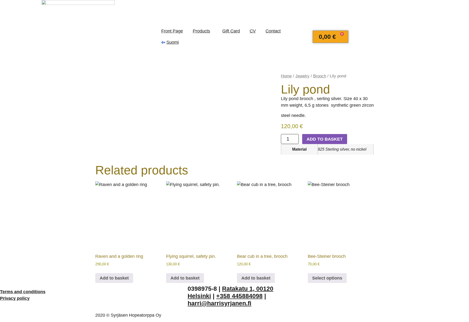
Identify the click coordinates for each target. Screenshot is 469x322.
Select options (327, 278)
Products (201, 31)
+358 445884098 (239, 295)
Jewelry (302, 76)
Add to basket (325, 139)
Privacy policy (15, 298)
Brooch (319, 76)
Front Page (172, 31)
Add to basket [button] (114, 278)
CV (253, 31)
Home (286, 76)
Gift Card (231, 31)
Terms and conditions (22, 291)
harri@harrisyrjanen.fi (219, 303)
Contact (273, 31)
